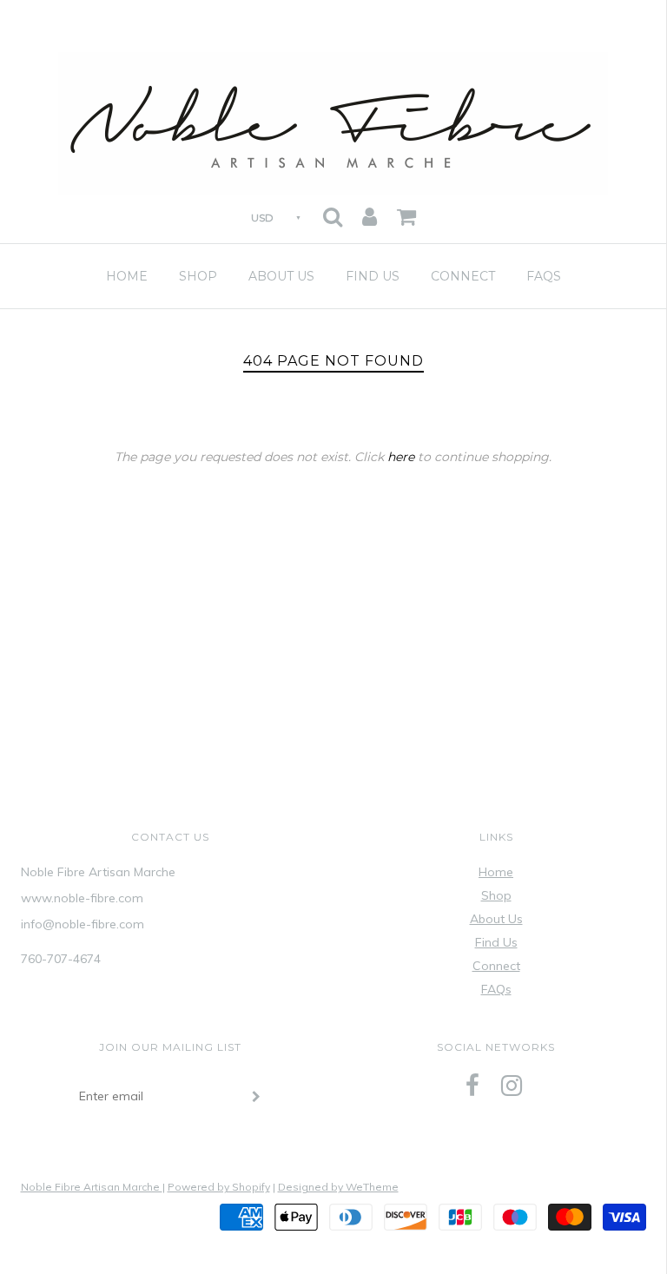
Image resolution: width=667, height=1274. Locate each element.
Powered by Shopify (219, 1186)
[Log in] (369, 211)
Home (127, 276)
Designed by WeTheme (338, 1186)
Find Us (373, 276)
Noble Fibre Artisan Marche (91, 1186)
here (400, 457)
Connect (463, 276)
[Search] (332, 211)
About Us (281, 276)
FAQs (543, 276)
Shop (198, 276)
